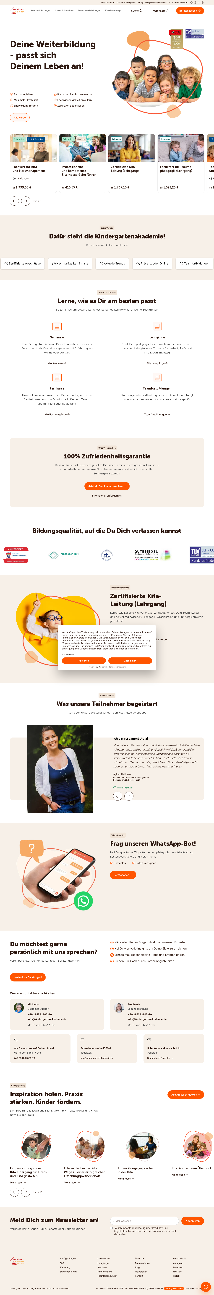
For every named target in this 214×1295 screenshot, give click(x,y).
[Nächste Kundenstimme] (129, 796)
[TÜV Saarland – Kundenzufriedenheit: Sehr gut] (194, 34)
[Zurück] (14, 201)
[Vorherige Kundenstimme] (117, 796)
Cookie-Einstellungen (194, 1288)
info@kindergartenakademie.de (152, 2)
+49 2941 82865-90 (40, 1014)
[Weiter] (25, 201)
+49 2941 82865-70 (178, 2)
